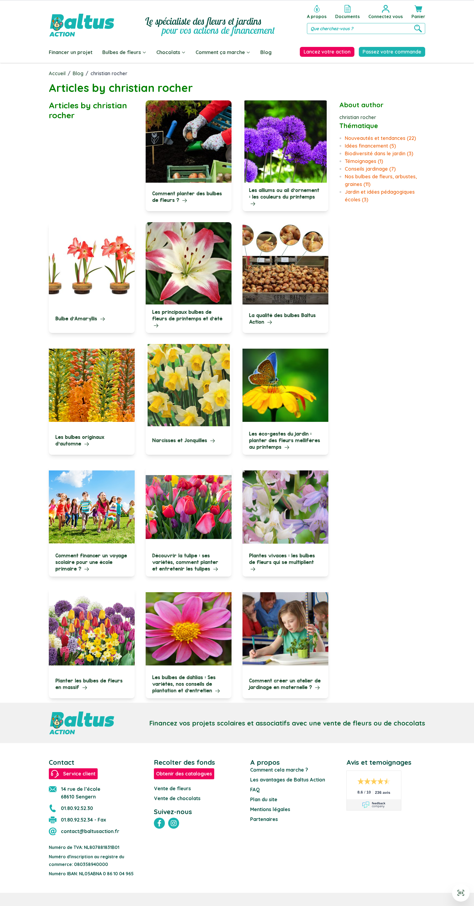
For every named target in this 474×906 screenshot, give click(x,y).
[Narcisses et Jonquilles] (189, 385)
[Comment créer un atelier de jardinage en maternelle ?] (285, 629)
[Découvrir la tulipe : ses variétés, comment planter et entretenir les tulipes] (189, 507)
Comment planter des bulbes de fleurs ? (187, 197)
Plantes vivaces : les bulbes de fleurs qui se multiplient (282, 559)
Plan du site (263, 799)
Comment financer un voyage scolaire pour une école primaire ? (91, 562)
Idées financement (370, 146)
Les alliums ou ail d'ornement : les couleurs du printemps (284, 193)
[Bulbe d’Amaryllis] (92, 263)
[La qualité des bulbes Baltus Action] (285, 263)
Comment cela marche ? (279, 770)
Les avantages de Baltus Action (287, 780)
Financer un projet (70, 52)
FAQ (255, 789)
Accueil (57, 73)
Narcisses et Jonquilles (180, 440)
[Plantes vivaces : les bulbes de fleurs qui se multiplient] (285, 507)
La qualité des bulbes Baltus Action (282, 318)
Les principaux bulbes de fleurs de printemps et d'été (187, 315)
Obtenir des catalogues (184, 773)
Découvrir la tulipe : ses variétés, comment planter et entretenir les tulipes (185, 562)
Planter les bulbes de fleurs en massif (89, 684)
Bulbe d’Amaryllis (77, 318)
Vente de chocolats (177, 798)
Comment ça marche (220, 52)
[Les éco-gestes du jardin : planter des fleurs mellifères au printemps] (285, 385)
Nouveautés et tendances (380, 138)
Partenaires (264, 819)
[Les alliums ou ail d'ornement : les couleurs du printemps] (285, 141)
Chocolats (168, 52)
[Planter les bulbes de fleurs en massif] (92, 629)
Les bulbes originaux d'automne (79, 440)
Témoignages (364, 161)
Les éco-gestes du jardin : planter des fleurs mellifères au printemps (284, 440)
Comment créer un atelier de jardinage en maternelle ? (285, 684)
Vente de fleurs (172, 788)
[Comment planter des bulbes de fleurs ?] (189, 141)
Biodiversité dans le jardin (379, 153)
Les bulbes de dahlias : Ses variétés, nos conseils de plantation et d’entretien (184, 683)
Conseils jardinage (370, 169)
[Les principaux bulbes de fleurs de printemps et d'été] (189, 263)
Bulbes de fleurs (121, 52)
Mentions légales (270, 809)
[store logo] (82, 19)
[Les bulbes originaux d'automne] (92, 385)
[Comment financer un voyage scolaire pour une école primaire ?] (92, 507)
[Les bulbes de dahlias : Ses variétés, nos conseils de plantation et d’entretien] (189, 629)
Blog (266, 52)
